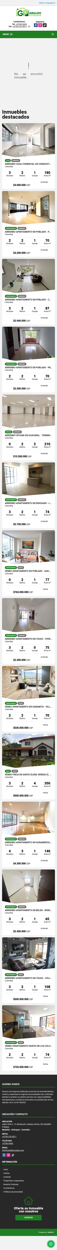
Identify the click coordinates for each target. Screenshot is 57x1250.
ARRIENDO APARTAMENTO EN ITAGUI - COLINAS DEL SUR (28, 978)
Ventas (6, 1173)
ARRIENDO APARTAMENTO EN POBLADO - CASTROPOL (28, 300)
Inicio (5, 1169)
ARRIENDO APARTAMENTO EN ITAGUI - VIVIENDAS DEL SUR (28, 639)
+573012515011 (20, 26)
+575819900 (21, 24)
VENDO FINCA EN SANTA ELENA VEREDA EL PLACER (28, 775)
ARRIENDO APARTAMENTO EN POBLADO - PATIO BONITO (28, 367)
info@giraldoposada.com (13, 1150)
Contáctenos (9, 1188)
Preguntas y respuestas (13, 1181)
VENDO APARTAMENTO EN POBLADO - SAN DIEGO (28, 571)
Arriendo (7, 1177)
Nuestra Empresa (10, 1184)
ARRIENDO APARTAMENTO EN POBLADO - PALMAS (28, 232)
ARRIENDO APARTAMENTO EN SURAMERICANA (28, 842)
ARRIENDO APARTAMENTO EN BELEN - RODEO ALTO (28, 910)
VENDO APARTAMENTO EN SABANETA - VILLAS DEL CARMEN (28, 707)
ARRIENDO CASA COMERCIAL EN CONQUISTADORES (28, 164)
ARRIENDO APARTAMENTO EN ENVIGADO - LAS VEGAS (28, 503)
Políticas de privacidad (13, 1192)
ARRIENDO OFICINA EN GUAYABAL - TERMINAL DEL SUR (28, 435)
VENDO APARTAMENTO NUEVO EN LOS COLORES (28, 1046)
